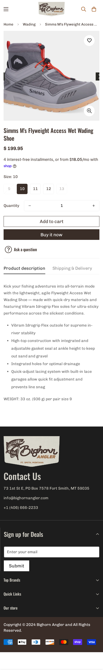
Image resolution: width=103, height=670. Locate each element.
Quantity (11, 205)
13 (61, 188)
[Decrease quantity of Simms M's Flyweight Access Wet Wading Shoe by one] (29, 205)
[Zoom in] (89, 110)
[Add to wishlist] (89, 40)
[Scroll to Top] (94, 644)
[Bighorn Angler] (51, 9)
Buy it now (51, 234)
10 (22, 188)
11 (35, 188)
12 (48, 188)
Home (8, 24)
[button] (93, 9)
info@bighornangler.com (26, 498)
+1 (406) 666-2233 (21, 507)
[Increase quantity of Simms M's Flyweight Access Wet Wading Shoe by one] (93, 205)
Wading (29, 24)
